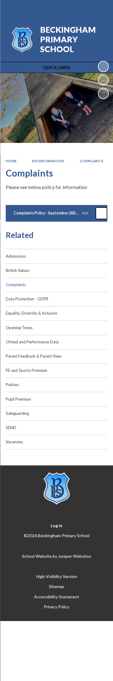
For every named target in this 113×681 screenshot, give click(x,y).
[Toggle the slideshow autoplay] (103, 66)
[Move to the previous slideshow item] (103, 79)
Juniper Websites (74, 556)
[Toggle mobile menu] (100, 8)
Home (11, 161)
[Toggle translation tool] (69, 8)
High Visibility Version (56, 576)
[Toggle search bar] (85, 8)
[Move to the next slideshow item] (103, 93)
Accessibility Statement (56, 596)
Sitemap (56, 586)
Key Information (48, 161)
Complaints (91, 161)
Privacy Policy (56, 606)
